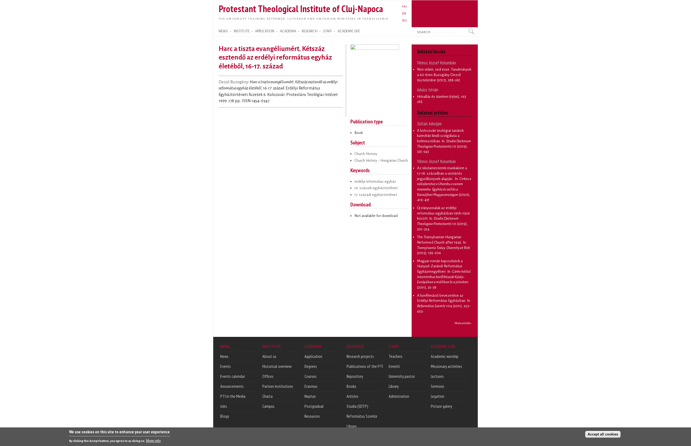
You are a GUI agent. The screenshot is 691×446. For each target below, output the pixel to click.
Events (225, 366)
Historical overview (277, 366)
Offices (267, 376)
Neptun (310, 396)
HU (404, 6)
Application (313, 356)
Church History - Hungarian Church (381, 160)
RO (404, 20)
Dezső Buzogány (233, 82)
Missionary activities (446, 366)
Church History (365, 154)
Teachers (395, 356)
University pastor (402, 376)
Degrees (310, 366)
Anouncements (232, 386)
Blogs (224, 416)
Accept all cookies (603, 434)
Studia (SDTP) (357, 406)
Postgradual (314, 406)
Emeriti (394, 366)
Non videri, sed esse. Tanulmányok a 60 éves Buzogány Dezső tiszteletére (444, 74)
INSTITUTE (241, 31)
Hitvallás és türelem (432, 97)
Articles (352, 396)
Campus (268, 406)
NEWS (223, 31)
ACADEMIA (288, 31)
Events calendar (232, 376)
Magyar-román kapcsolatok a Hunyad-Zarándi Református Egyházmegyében (440, 266)
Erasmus (310, 386)
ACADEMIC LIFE (349, 31)
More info (153, 441)
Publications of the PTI (365, 366)
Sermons (437, 386)
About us (269, 356)
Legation (437, 396)
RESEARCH (309, 31)
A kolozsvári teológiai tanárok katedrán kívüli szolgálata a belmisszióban (440, 136)
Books (351, 386)
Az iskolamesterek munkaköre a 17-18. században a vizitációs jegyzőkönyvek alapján (442, 173)
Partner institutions (277, 386)
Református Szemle (362, 416)
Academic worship (444, 356)
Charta (267, 396)
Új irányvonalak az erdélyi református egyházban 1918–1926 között (443, 213)
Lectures (437, 376)
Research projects (360, 356)
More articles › (463, 323)
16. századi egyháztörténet (376, 188)
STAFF (327, 31)
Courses (310, 376)
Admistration (399, 396)
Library (352, 426)
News (224, 356)
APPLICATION (264, 31)
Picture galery (441, 406)
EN (404, 13)
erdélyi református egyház (375, 181)
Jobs (223, 406)
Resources (312, 416)
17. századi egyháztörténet (375, 195)
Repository (355, 376)
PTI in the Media (232, 396)
